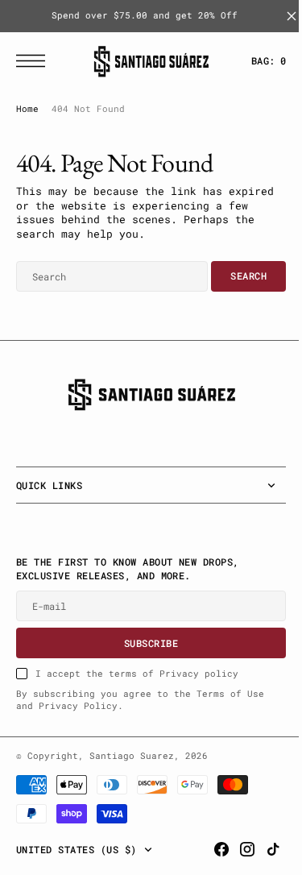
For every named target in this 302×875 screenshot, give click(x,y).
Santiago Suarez (131, 755)
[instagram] (235, 849)
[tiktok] (261, 849)
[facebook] (209, 849)
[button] (34, 61)
